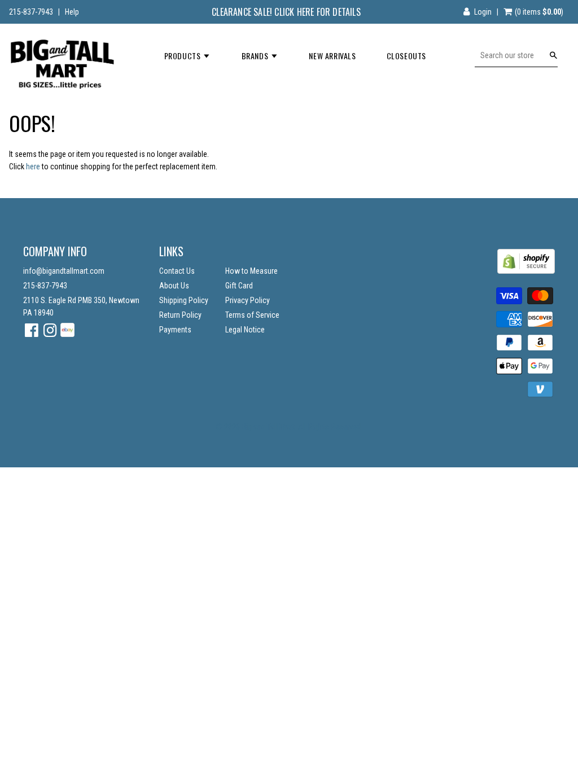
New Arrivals (332, 56)
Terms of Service (252, 314)
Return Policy (180, 314)
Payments (175, 329)
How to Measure (251, 270)
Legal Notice (245, 329)
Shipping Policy (183, 300)
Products (183, 56)
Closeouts (406, 56)
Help (72, 11)
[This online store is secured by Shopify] (526, 270)
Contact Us (177, 270)
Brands (256, 56)
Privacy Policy (247, 300)
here (33, 166)
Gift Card (239, 285)
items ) (539, 11)
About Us (174, 285)
